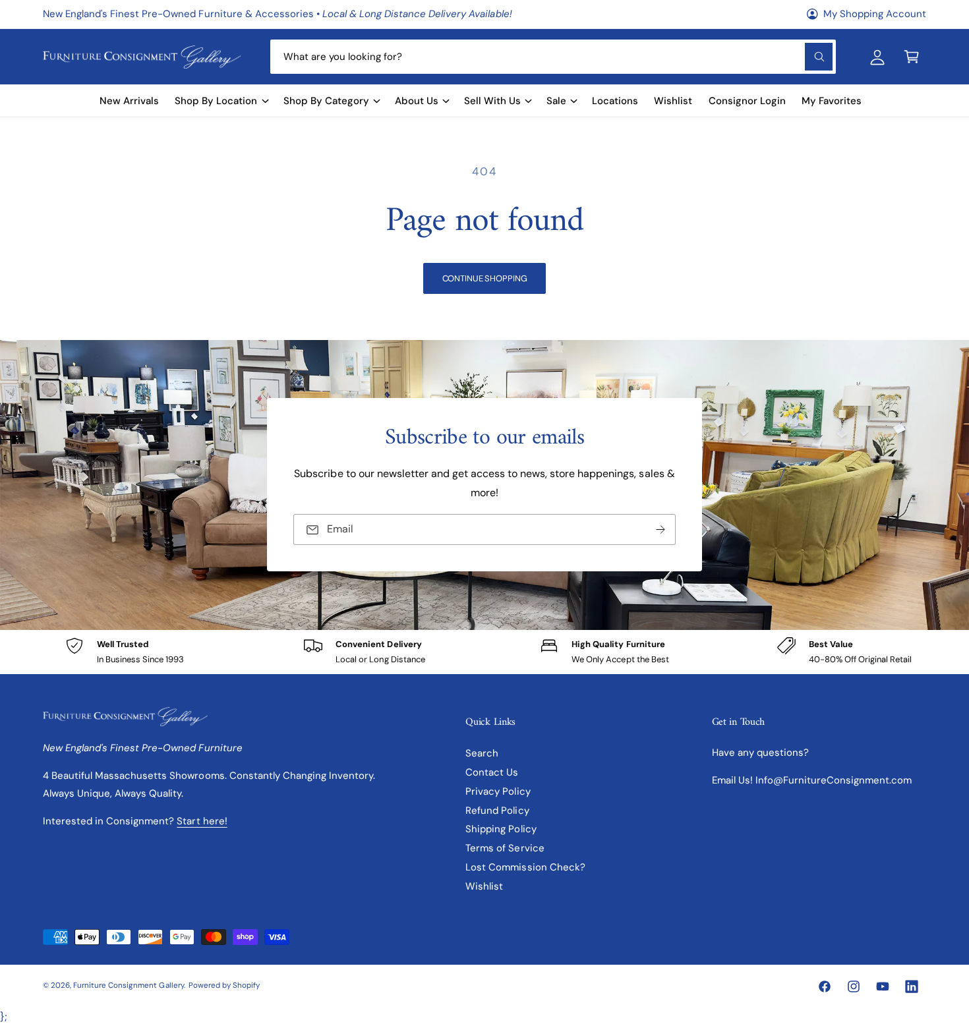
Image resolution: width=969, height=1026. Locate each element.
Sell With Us (492, 100)
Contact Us (491, 772)
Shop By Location (216, 100)
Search (481, 753)
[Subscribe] (660, 530)
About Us (416, 100)
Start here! (202, 821)
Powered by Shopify (224, 985)
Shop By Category (326, 100)
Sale (556, 100)
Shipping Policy (500, 829)
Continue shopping (484, 278)
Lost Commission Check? (525, 867)
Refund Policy (497, 810)
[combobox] (552, 57)
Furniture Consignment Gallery (128, 985)
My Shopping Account (874, 13)
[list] (484, 652)
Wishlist (484, 886)
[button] (912, 57)
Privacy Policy (497, 791)
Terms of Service (504, 848)
